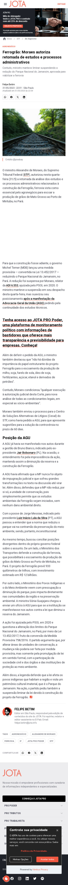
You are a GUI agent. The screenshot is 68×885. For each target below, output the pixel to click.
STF (26, 174)
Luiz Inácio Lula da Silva (32, 518)
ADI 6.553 (12, 285)
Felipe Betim (9, 84)
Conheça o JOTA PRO (34, 798)
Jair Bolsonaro (26, 452)
